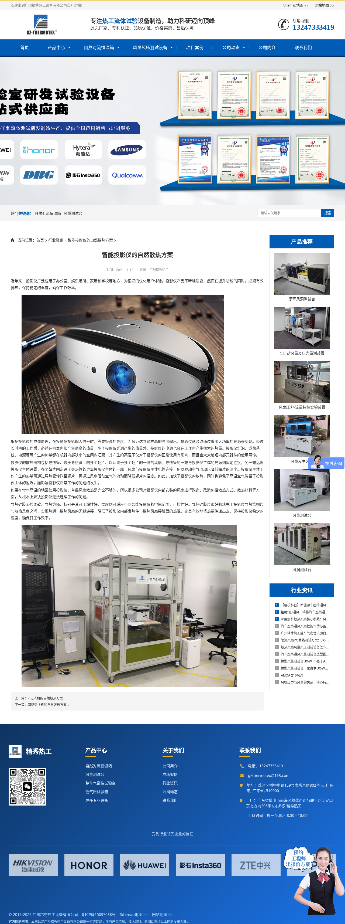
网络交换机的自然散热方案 (47, 704)
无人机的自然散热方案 (46, 698)
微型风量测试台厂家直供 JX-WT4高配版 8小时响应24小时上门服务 (303, 668)
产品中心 (56, 47)
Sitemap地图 (296, 5)
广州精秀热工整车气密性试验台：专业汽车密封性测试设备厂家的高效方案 (303, 633)
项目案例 (194, 47)
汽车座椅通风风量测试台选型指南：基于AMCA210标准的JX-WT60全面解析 (303, 654)
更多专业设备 (96, 800)
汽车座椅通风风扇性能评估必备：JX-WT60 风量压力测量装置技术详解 (303, 626)
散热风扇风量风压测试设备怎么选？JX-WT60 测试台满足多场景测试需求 (303, 647)
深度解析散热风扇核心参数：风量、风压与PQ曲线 (303, 619)
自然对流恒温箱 (99, 47)
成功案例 (170, 774)
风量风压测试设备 (150, 47)
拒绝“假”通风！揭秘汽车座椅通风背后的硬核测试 (303, 612)
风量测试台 (73, 213)
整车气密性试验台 (100, 783)
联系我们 (303, 47)
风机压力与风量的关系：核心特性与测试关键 (303, 682)
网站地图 (324, 5)
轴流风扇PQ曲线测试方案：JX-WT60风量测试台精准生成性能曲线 (303, 640)
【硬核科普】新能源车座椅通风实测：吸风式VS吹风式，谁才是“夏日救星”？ (303, 605)
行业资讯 (55, 240)
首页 (24, 47)
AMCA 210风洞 (289, 675)
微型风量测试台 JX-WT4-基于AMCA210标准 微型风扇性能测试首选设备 (303, 661)
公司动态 (231, 47)
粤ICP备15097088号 (98, 914)
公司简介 (267, 47)
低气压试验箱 (96, 791)
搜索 (327, 213)
